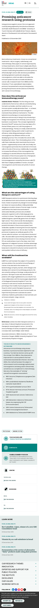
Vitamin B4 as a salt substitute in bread (17, 539)
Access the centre (10, 480)
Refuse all (19, 601)
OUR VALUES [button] (7, 581)
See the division (9, 499)
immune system (17, 431)
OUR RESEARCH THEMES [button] (12, 563)
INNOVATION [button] (8, 566)
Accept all (7, 601)
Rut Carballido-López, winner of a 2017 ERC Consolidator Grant (19, 528)
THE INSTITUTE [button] (8, 575)
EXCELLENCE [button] (7, 578)
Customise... (7, 605)
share (29, 12)
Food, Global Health (8, 12)
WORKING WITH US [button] (10, 584)
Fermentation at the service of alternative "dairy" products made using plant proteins (19, 551)
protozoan (6, 431)
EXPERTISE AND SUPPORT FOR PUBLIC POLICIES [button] (15, 570)
